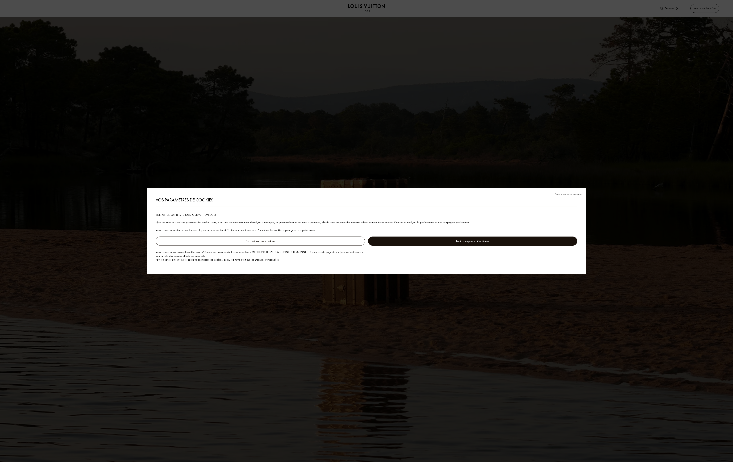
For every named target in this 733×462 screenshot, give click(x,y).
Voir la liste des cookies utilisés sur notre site (180, 256)
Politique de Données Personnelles (260, 259)
